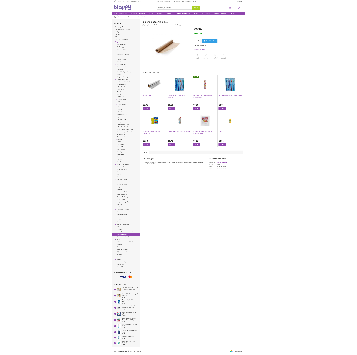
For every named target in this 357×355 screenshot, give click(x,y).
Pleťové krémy (122, 84)
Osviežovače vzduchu (123, 209)
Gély (119, 187)
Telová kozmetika (122, 92)
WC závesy (121, 144)
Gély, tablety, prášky (123, 202)
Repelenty (120, 254)
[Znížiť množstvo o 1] (201, 42)
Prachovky (120, 177)
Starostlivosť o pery (123, 87)
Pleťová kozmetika (122, 79)
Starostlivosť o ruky (123, 127)
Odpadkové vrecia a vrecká (125, 232)
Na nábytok (121, 152)
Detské (120, 112)
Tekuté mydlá (122, 99)
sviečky (119, 259)
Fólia (119, 227)
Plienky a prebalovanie (121, 27)
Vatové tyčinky (122, 59)
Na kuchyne (121, 157)
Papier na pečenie (122, 234)
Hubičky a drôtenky (123, 169)
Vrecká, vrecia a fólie (123, 224)
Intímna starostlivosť (123, 49)
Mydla (119, 94)
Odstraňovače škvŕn (123, 192)
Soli (119, 207)
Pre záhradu (120, 257)
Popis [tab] (145, 152)
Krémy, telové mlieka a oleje (125, 129)
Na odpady (120, 162)
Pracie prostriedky (122, 179)
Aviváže (120, 182)
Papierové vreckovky (123, 54)
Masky (119, 74)
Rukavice (120, 172)
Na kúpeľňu (121, 154)
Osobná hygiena (121, 47)
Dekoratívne (121, 222)
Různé (118, 239)
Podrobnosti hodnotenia (164, 25)
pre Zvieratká (119, 267)
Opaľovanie (121, 117)
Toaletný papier (122, 57)
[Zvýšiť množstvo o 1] (201, 40)
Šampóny (120, 69)
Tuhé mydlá (121, 97)
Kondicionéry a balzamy (124, 72)
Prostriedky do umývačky (124, 197)
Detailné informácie (199, 49)
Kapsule (120, 189)
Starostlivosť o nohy (123, 124)
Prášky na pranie (122, 184)
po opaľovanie (122, 122)
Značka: (177, 25)
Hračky (117, 32)
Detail (146, 108)
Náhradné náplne (122, 214)
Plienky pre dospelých (121, 39)
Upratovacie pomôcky (123, 164)
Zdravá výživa (119, 37)
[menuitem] (120, 13)
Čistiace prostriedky (122, 137)
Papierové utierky (122, 194)
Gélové (120, 217)
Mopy (119, 174)
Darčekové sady (121, 44)
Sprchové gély (122, 104)
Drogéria (117, 42)
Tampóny (120, 52)
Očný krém (121, 89)
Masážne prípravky (122, 249)
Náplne (120, 102)
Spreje (119, 219)
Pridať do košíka (211, 41)
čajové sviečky (122, 262)
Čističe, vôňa (121, 199)
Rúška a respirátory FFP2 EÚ (125, 242)
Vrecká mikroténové (123, 237)
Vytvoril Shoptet (238, 351)
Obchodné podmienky (163, 1)
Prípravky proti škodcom (124, 252)
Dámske (120, 107)
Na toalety (120, 139)
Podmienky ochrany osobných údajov (185, 1)
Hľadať (196, 7)
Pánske (120, 109)
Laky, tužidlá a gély (123, 77)
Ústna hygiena (121, 62)
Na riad (120, 159)
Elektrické (120, 212)
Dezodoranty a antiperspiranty (126, 132)
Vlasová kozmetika (122, 67)
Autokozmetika (121, 134)
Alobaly (120, 229)
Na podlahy (121, 147)
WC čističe (121, 142)
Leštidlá (120, 204)
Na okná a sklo (121, 149)
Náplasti (120, 244)
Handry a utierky (122, 167)
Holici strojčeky (121, 64)
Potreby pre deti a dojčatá (122, 29)
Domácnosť (120, 247)
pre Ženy (117, 34)
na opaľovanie (122, 119)
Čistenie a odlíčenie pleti (124, 82)
